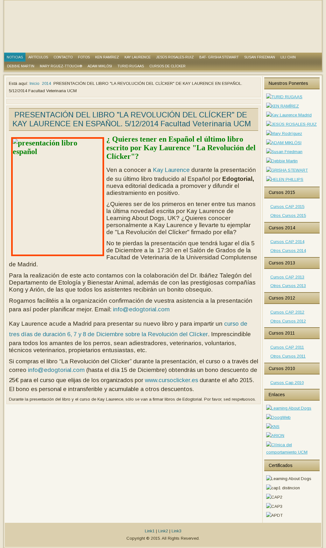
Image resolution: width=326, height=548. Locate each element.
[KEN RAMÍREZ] (282, 106)
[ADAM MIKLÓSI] (283, 142)
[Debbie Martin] (282, 161)
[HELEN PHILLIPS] (284, 179)
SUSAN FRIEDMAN (259, 57)
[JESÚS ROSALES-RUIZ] (291, 124)
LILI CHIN (288, 57)
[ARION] (275, 435)
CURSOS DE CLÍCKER (167, 66)
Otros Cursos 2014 (288, 250)
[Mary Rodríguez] (284, 133)
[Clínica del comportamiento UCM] (292, 452)
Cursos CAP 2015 (287, 206)
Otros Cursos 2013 (288, 285)
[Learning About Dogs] (288, 408)
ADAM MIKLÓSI (100, 66)
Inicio (34, 83)
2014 (46, 83)
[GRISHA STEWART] (287, 170)
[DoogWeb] (278, 417)
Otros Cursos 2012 (288, 321)
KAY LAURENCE (137, 57)
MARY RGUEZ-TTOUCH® (61, 66)
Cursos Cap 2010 (287, 382)
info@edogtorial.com (141, 309)
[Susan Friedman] (284, 151)
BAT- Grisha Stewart (219, 57)
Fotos (84, 57)
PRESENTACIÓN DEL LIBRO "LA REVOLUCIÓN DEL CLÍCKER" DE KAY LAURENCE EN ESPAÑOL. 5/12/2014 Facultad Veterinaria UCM (131, 119)
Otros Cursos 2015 (288, 215)
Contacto (63, 57)
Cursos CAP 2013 (287, 277)
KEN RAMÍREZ (107, 57)
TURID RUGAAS (130, 66)
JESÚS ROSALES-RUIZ (175, 57)
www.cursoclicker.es (171, 380)
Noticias (15, 57)
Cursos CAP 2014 (287, 241)
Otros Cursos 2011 (288, 356)
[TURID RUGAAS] (284, 96)
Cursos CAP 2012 (287, 312)
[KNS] (272, 426)
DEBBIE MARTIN (20, 66)
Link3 (176, 531)
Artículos (38, 57)
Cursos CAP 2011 (287, 347)
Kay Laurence (171, 170)
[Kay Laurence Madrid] (289, 115)
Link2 (163, 531)
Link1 (150, 531)
